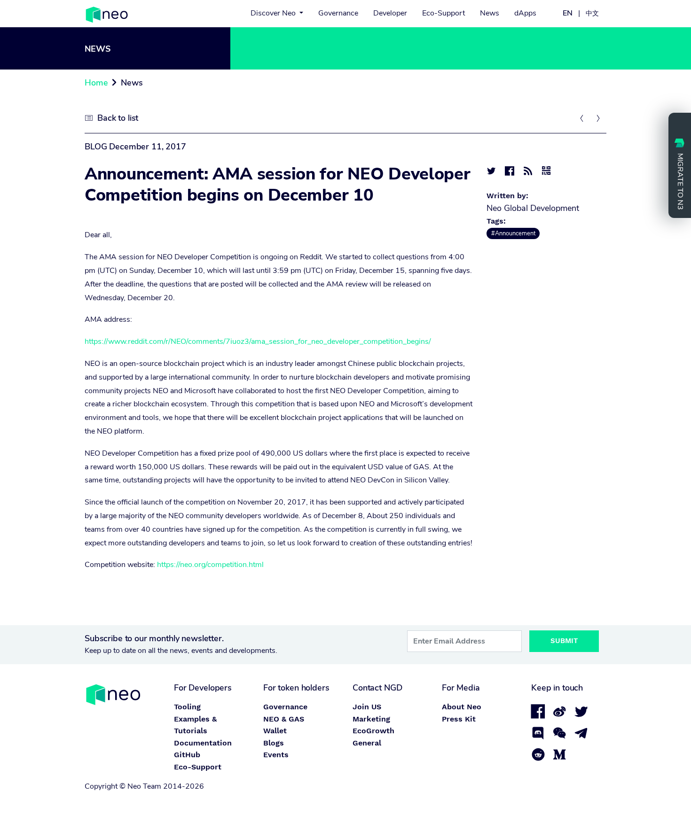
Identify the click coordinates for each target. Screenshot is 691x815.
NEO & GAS (283, 718)
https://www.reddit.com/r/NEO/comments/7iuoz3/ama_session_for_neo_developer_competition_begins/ (258, 341)
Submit (564, 640)
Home (96, 82)
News (489, 13)
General (367, 742)
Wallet (275, 730)
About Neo (461, 706)
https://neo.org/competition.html (210, 564)
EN (568, 13)
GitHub (187, 754)
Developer (390, 13)
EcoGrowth (373, 730)
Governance (338, 13)
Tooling (187, 706)
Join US (367, 706)
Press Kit (459, 718)
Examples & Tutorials (195, 725)
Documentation (203, 742)
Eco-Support (443, 13)
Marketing (371, 718)
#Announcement (513, 233)
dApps (525, 13)
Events (276, 754)
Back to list (117, 118)
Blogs (273, 742)
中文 (592, 13)
